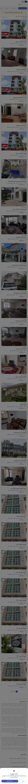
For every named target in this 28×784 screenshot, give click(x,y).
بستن (23, 781)
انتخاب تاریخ (10, 781)
